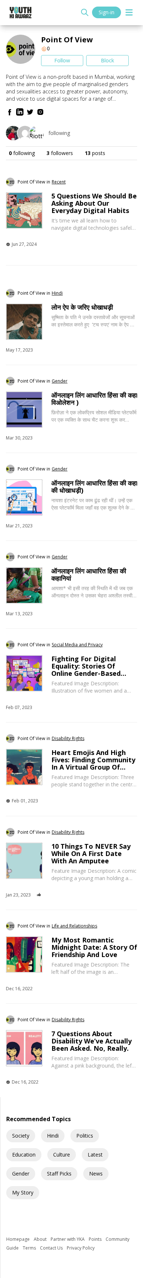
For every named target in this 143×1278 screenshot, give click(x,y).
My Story (22, 1192)
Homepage (18, 1239)
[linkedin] (19, 112)
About (41, 1239)
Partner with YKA (68, 1239)
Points (96, 1239)
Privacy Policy (81, 1248)
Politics (84, 1135)
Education (24, 1154)
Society (20, 1135)
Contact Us (52, 1248)
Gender (20, 1173)
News (96, 1173)
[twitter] (30, 112)
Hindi (53, 1135)
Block (107, 60)
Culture (61, 1154)
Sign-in (106, 12)
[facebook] (9, 112)
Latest (95, 1154)
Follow (62, 60)
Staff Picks (59, 1173)
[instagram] (40, 112)
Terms (30, 1248)
